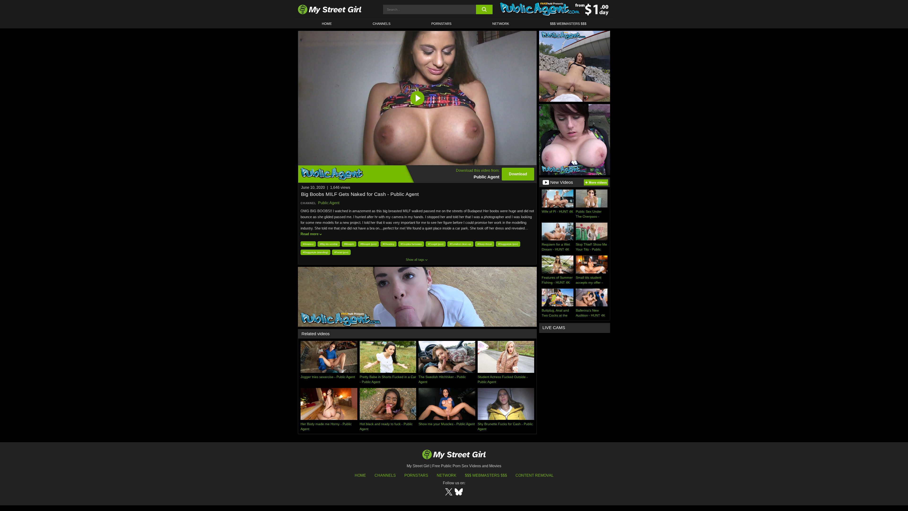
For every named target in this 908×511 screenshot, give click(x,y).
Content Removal (534, 475)
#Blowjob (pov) (368, 244)
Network (500, 24)
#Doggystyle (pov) (508, 244)
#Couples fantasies (411, 244)
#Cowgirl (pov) (435, 244)
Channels (385, 475)
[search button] (484, 9)
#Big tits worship (329, 244)
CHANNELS (381, 24)
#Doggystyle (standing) (315, 252)
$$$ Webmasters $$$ (486, 475)
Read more (310, 234)
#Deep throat (484, 244)
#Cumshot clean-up (460, 244)
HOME (327, 24)
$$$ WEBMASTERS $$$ (568, 24)
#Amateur (308, 244)
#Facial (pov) (341, 252)
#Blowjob (349, 244)
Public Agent (328, 203)
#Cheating (388, 244)
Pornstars (441, 24)
